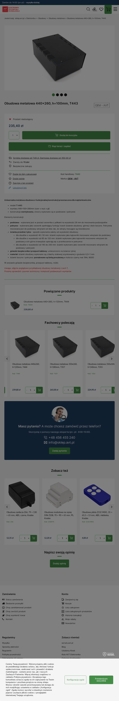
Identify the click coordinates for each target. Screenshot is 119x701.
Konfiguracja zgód (75, 679)
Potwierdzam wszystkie (101, 679)
